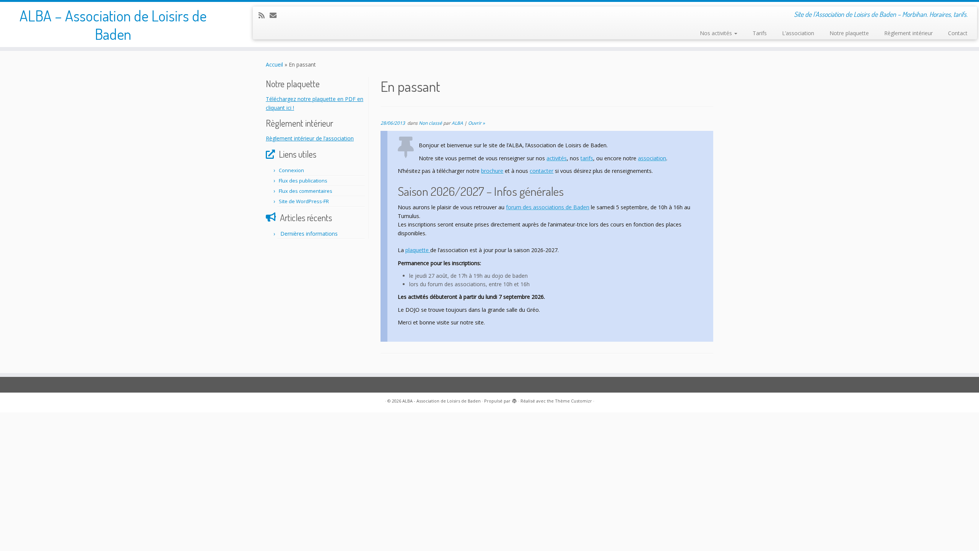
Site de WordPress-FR (304, 201)
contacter (541, 170)
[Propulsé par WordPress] (514, 399)
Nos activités (716, 33)
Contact (958, 33)
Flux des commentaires (305, 190)
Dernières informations (309, 233)
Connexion (291, 170)
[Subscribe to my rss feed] (264, 15)
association (652, 158)
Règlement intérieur (908, 33)
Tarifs (760, 33)
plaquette (417, 250)
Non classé (431, 123)
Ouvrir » (476, 123)
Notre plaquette (849, 33)
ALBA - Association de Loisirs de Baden (441, 401)
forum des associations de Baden (547, 207)
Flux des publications (303, 180)
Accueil (274, 64)
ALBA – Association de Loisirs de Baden (113, 24)
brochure (492, 170)
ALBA (457, 123)
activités (556, 158)
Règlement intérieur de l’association (310, 138)
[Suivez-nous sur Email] (275, 15)
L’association (798, 33)
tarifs (587, 158)
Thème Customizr (573, 401)
